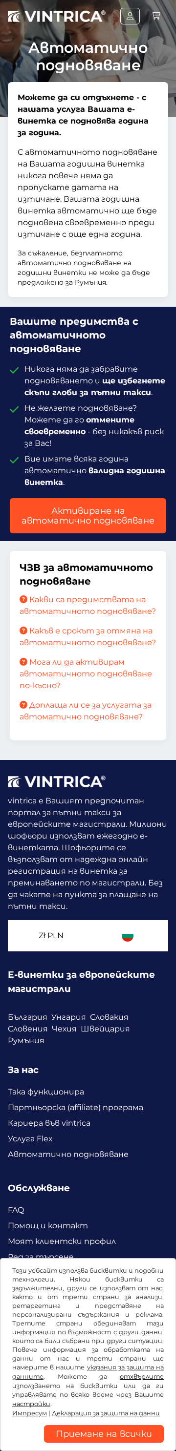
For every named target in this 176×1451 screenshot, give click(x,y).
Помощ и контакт (48, 1225)
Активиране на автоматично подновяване (88, 515)
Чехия (64, 1028)
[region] (88, 1443)
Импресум (29, 1413)
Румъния (26, 1040)
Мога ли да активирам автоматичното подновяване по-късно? (86, 673)
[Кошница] (156, 16)
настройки (31, 1404)
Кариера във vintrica (49, 1123)
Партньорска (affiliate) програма (75, 1107)
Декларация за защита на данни (106, 1413)
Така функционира (46, 1091)
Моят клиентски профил (62, 1241)
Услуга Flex (30, 1138)
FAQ (16, 1210)
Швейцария (105, 1028)
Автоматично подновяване (68, 1154)
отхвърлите (142, 1376)
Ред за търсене (41, 1257)
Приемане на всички (104, 1434)
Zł (51, 935)
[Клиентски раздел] (130, 16)
